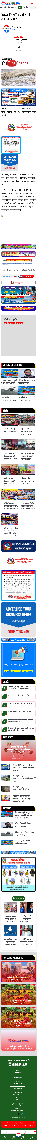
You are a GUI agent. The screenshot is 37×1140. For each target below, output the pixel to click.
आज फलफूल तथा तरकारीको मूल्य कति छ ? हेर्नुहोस (18, 1001)
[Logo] (10, 3)
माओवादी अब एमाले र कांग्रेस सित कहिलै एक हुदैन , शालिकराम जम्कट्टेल (18, 1047)
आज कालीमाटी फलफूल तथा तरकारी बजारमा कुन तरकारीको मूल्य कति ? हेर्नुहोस (18, 1023)
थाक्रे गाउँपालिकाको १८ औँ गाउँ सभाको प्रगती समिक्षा (18, 979)
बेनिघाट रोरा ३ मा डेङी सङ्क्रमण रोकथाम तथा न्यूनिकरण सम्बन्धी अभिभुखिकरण (19, 749)
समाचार (14, 29)
